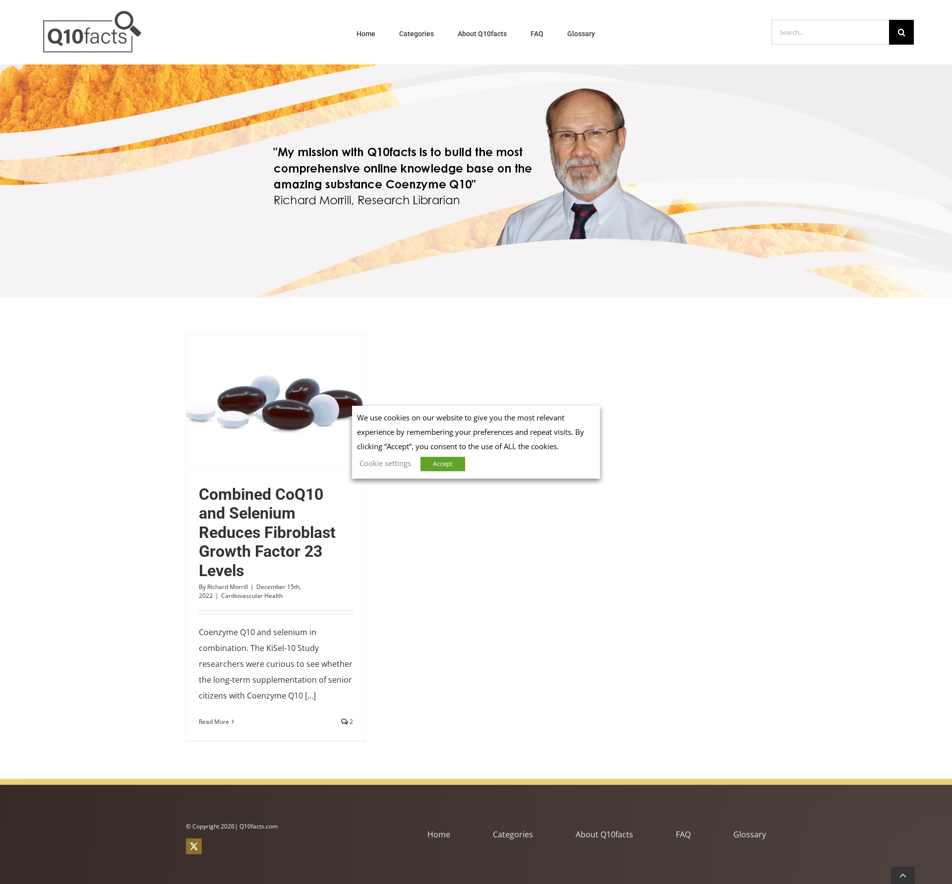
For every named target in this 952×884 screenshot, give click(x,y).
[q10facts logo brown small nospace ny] (92, 13)
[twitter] (194, 846)
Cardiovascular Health (252, 595)
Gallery (294, 402)
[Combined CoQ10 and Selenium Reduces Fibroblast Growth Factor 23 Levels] (275, 402)
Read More (214, 721)
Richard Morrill (227, 587)
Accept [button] (443, 463)
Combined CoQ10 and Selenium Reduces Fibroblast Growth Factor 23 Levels (258, 402)
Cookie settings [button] (385, 463)
